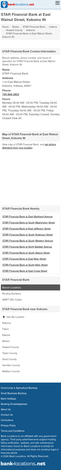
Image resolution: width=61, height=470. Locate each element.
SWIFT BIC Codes (12, 299)
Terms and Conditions (12, 430)
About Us (6, 409)
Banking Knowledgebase (14, 404)
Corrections (7, 420)
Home (5, 26)
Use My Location (15, 316)
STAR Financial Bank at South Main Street (25, 264)
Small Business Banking (13, 393)
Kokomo (6, 323)
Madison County (11, 371)
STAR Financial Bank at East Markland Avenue (27, 216)
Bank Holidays (8, 398)
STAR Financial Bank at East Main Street (24, 258)
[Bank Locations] (17, 4)
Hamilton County (11, 365)
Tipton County (9, 353)
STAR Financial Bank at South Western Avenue (27, 240)
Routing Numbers (11, 293)
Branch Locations (11, 287)
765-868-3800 (10, 94)
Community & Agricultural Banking (19, 387)
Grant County (9, 359)
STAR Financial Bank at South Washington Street (28, 222)
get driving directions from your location (29, 146)
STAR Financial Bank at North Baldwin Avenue (27, 246)
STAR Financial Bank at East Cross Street (24, 271)
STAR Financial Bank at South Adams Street (26, 252)
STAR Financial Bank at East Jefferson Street (26, 228)
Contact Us (7, 414)
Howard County (10, 347)
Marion (6, 341)
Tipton (5, 329)
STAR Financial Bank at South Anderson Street (27, 234)
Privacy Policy (8, 425)
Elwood (6, 335)
